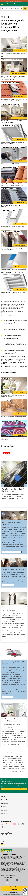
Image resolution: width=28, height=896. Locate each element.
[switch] (25, 894)
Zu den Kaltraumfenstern (19, 96)
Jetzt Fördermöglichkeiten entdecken (10, 551)
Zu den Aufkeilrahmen (20, 202)
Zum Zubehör (20, 160)
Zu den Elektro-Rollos (20, 266)
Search (25, 8)
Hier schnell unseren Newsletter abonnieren (14, 788)
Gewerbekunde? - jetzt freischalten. (14, 1)
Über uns (3, 806)
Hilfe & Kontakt (4, 799)
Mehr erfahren (20, 435)
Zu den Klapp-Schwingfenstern (18, 73)
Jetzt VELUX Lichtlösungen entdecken (11, 744)
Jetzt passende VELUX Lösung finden (11, 640)
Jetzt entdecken (19, 392)
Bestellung (3, 796)
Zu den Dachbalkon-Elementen (18, 117)
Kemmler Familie (5, 813)
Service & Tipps (5, 803)
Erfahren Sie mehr (6, 697)
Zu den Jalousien (20, 289)
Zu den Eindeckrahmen (20, 180)
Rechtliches (4, 810)
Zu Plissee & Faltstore (20, 245)
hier (23, 772)
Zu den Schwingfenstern (19, 50)
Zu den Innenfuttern (19, 223)
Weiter (19, 413)
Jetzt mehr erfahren (6, 585)
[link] (14, 44)
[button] (2, 485)
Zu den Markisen (20, 139)
